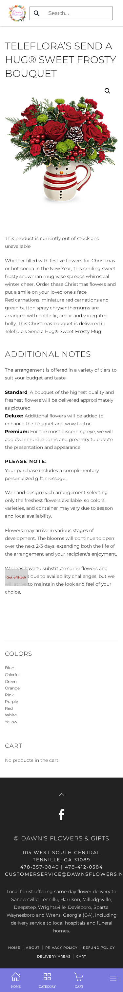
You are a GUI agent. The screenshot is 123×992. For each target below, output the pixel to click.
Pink (9, 694)
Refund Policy (99, 948)
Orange (12, 688)
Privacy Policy (61, 948)
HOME (14, 948)
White (11, 714)
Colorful (12, 674)
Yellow (11, 721)
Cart (81, 956)
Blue (9, 667)
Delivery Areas (54, 956)
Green (11, 681)
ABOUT (33, 948)
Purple (11, 701)
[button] (113, 979)
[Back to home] (15, 13)
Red (9, 708)
